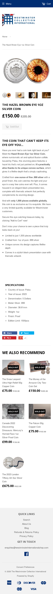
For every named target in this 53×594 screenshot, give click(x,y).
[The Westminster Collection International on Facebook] (26, 554)
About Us (26, 523)
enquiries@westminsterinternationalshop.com (26, 547)
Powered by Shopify (25, 575)
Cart (48, 3)
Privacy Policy (26, 536)
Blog (26, 527)
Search (26, 519)
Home (4, 36)
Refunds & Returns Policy (26, 532)
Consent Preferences (25, 567)
